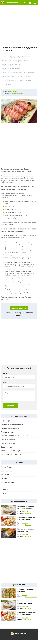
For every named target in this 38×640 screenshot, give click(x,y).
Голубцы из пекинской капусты (12, 424)
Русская (24, 595)
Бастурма (5, 57)
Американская (13, 91)
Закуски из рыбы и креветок (12, 72)
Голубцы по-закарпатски (10, 428)
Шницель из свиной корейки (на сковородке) (25, 531)
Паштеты (11, 76)
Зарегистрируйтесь (19, 308)
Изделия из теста (7, 482)
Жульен (26, 61)
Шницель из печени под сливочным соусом (25, 508)
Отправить (10, 405)
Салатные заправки (23, 76)
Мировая (25, 511)
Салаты (4, 80)
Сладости (4, 489)
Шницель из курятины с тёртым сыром (26, 518)
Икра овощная (29, 72)
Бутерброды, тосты (24, 57)
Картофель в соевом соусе (11, 451)
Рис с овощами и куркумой (11, 454)
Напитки (4, 486)
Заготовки (5, 474)
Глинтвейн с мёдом (8, 439)
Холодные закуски (24, 80)
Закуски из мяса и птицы (10, 68)
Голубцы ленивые (7, 432)
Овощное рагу (6, 447)
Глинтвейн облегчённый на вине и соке (15, 436)
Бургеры (13, 57)
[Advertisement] (19, 26)
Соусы (3, 493)
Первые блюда (6, 467)
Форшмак (12, 80)
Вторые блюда (6, 471)
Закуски (4, 478)
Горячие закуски (16, 61)
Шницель (28, 513)
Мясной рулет (6, 84)
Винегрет (5, 61)
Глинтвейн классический (10, 443)
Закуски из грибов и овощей (11, 65)
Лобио (4, 76)
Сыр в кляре (5, 421)
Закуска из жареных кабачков (26, 590)
